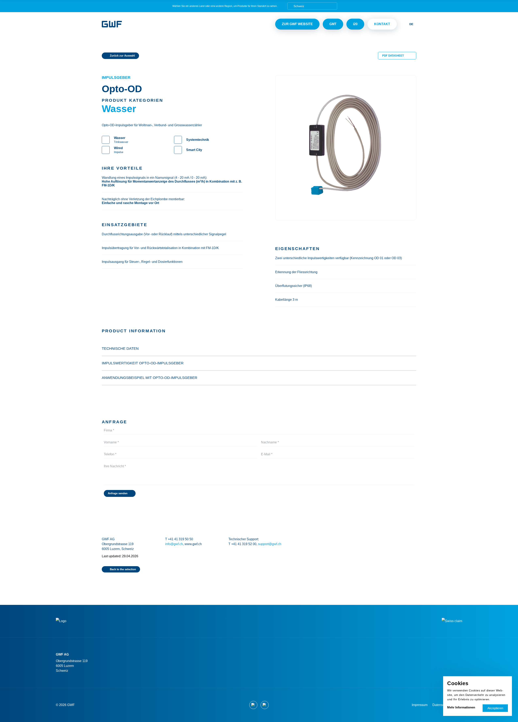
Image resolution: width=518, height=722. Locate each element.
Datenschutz (441, 705)
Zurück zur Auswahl (122, 55)
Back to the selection (123, 569)
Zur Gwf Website (297, 24)
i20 (355, 24)
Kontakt (382, 24)
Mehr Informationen (461, 707)
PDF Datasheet (393, 55)
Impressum (420, 705)
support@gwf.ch (269, 544)
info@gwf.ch (174, 544)
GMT (332, 24)
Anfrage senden (117, 493)
